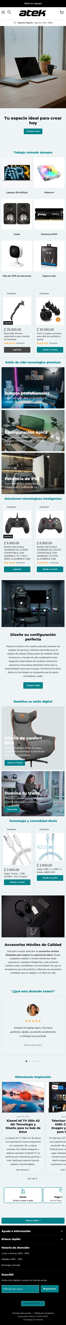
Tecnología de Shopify (33, 1319)
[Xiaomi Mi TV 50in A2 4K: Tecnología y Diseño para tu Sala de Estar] (23, 1097)
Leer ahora (21, 1169)
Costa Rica (31, 1303)
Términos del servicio (21, 1313)
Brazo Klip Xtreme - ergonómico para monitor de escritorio (17, 336)
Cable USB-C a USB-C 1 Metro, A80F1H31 (49, 871)
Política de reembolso (44, 1313)
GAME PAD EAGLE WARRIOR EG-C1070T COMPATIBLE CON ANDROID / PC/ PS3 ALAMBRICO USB (49, 553)
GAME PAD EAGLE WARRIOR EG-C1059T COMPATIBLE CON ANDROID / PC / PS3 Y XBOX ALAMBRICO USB (17, 553)
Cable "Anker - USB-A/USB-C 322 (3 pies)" (15, 875)
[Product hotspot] (21, 603)
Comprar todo (33, 131)
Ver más (31, 1178)
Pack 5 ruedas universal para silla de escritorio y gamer (49, 336)
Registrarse (49, 1288)
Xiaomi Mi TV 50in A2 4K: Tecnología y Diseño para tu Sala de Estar (23, 1126)
